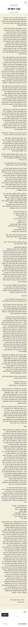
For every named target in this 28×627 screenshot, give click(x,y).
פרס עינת (20, 624)
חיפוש (25, 612)
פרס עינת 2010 (14, 5)
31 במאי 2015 (13, 12)
